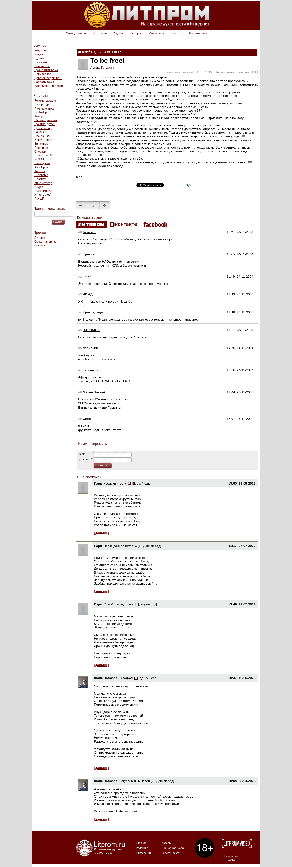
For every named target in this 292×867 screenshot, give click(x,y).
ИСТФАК (40, 159)
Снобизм (40, 151)
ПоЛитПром (42, 112)
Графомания (43, 190)
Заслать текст (198, 33)
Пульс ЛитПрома (46, 70)
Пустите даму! (44, 124)
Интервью (176, 33)
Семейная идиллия (118, 604)
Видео (38, 187)
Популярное (42, 74)
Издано (39, 54)
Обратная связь (45, 241)
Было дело (42, 163)
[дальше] (101, 533)
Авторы (136, 33)
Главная (141, 843)
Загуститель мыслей (135, 781)
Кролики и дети (115, 483)
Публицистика (155, 33)
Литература (42, 104)
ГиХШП (39, 198)
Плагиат (40, 179)
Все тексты (100, 33)
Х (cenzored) (42, 194)
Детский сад (43, 128)
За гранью (41, 143)
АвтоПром (41, 167)
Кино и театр (43, 183)
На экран (40, 62)
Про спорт (41, 147)
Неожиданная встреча (120, 546)
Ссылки (39, 245)
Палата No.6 (43, 155)
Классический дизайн (49, 85)
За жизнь (40, 132)
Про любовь (42, 136)
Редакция (119, 33)
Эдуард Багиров (76, 33)
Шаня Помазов (106, 678)
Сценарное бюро (173, 848)
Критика (39, 171)
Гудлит (39, 58)
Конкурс (40, 116)
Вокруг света (43, 139)
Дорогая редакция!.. (48, 78)
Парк (98, 483)
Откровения (143, 853)
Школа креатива (45, 120)
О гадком (126, 678)
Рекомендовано (45, 100)
